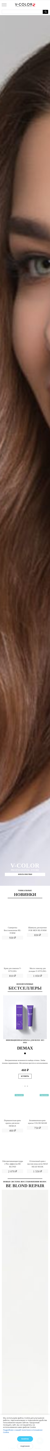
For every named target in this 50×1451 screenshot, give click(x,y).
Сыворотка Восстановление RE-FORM (12, 930)
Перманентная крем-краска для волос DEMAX (12, 1123)
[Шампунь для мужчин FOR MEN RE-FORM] (37, 914)
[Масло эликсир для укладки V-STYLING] (37, 955)
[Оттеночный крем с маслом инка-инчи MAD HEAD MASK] (37, 1147)
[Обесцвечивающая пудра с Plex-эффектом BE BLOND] (12, 1147)
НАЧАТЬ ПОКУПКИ (25, 874)
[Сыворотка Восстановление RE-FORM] (12, 914)
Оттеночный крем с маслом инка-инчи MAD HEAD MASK (37, 1164)
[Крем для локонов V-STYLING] (12, 955)
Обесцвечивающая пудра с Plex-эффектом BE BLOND (12, 1164)
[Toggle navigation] (5, 5)
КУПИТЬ (25, 1076)
